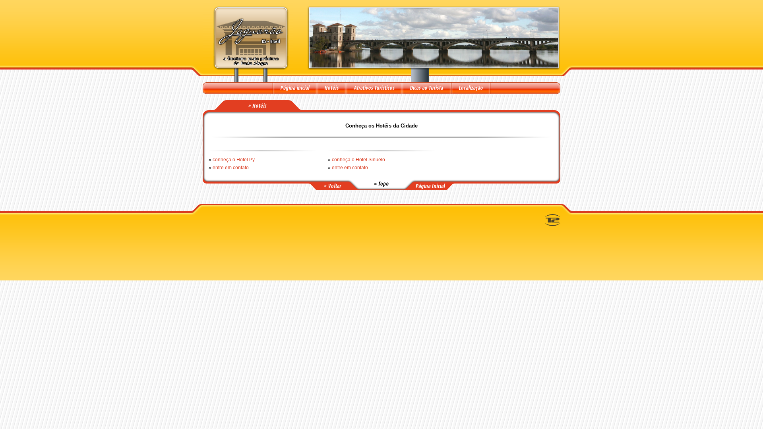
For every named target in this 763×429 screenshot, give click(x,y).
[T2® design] (552, 224)
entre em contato (231, 167)
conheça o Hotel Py (234, 159)
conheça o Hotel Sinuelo (358, 159)
